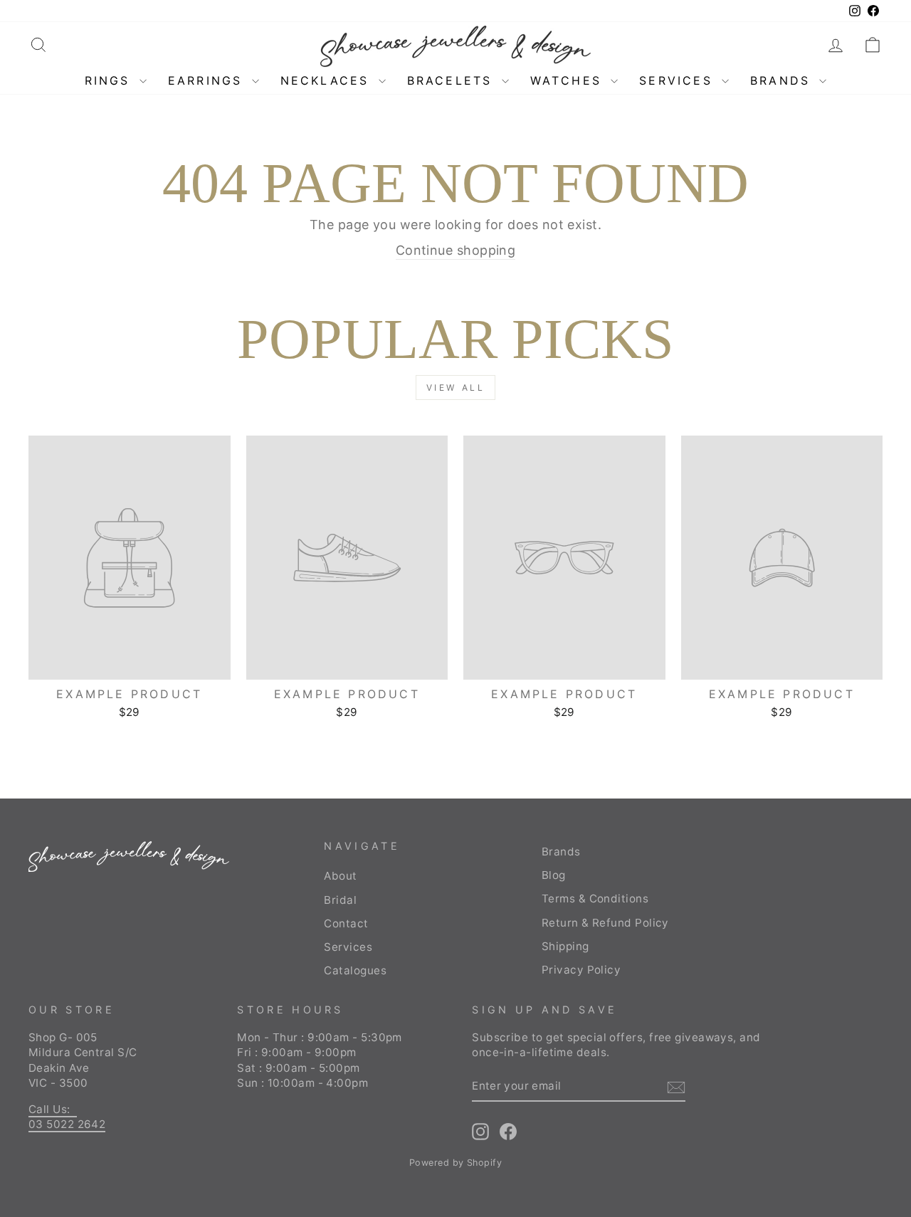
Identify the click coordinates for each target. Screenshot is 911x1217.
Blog (554, 875)
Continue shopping (456, 250)
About (340, 876)
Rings (110, 80)
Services (678, 80)
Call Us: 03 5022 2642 (66, 1116)
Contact (346, 923)
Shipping (565, 946)
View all (455, 387)
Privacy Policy (581, 969)
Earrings (208, 80)
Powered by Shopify (455, 1162)
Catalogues (355, 970)
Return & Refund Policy (605, 922)
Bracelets (452, 80)
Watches (569, 80)
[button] (872, 44)
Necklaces (327, 80)
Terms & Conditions (595, 898)
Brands (783, 80)
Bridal (340, 900)
